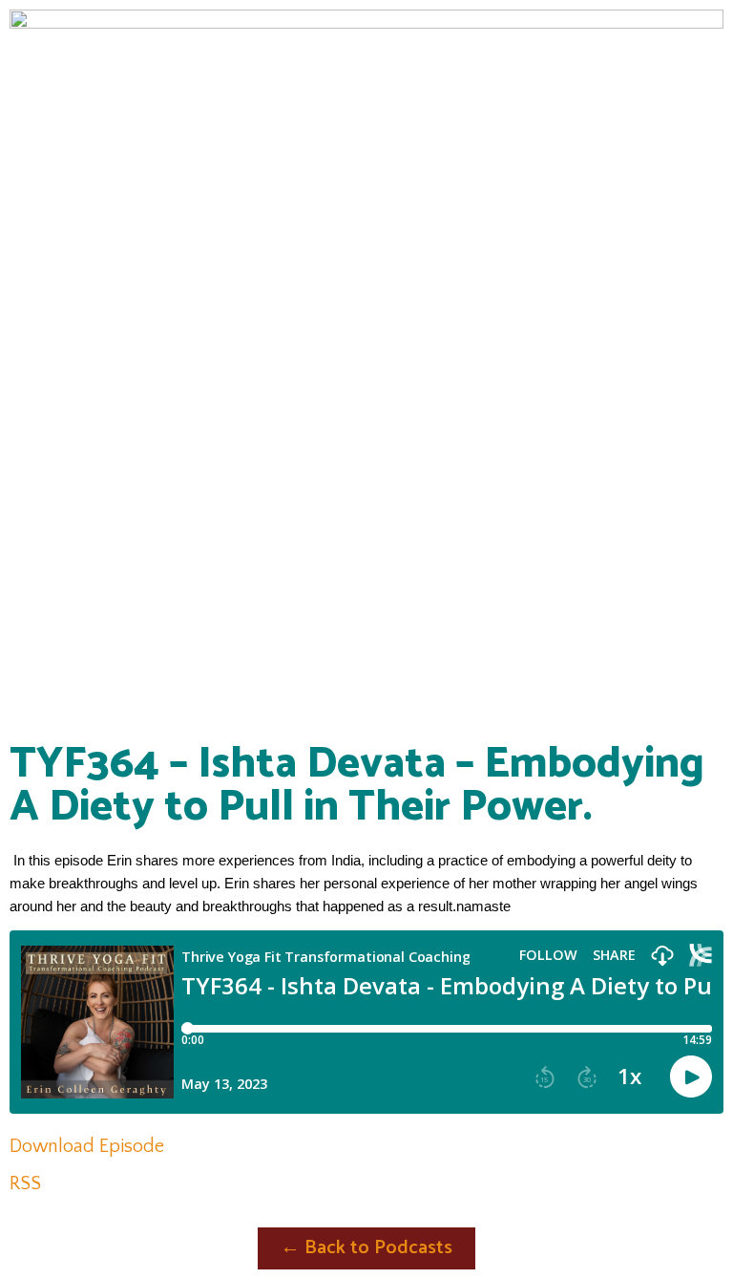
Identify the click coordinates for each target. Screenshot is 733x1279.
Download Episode (87, 1146)
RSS (25, 1183)
